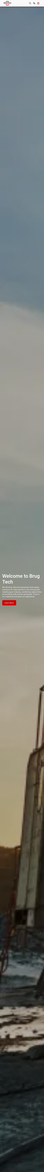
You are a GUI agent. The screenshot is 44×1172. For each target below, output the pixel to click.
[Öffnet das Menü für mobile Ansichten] (38, 3)
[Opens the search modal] (30, 3)
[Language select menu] (34, 3)
